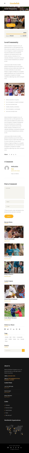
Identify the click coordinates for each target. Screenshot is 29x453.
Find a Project (8, 256)
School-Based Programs (10, 299)
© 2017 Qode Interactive (14, 445)
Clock (14, 337)
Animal (6, 337)
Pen (18, 339)
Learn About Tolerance (10, 318)
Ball (10, 337)
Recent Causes (8, 407)
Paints (14, 339)
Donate (11, 25)
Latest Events (8, 410)
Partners (7, 405)
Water (6, 341)
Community (19, 337)
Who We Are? (8, 415)
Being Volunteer (8, 274)
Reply (12, 169)
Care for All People (9, 239)
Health (10, 339)
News (6, 412)
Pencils (22, 339)
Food (6, 339)
